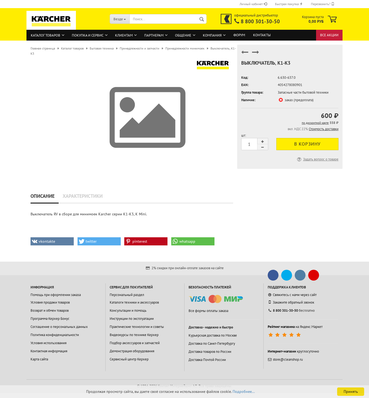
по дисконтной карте (315, 123)
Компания (212, 35)
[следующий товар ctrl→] (255, 54)
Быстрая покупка (287, 4)
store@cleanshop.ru (288, 359)
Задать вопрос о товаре (320, 159)
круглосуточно (293, 351)
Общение (183, 35)
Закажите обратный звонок (293, 302)
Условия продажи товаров (50, 302)
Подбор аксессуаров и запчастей (135, 343)
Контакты (262, 35)
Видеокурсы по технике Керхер (134, 335)
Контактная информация (49, 351)
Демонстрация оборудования (132, 351)
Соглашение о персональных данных (59, 326)
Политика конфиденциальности (55, 335)
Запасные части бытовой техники (303, 92)
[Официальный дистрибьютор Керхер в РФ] (226, 19)
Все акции (329, 35)
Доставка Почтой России (207, 359)
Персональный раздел (127, 294)
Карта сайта (39, 359)
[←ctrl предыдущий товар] (244, 54)
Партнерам (153, 35)
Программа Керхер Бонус (50, 318)
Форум (239, 35)
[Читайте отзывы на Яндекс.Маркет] (285, 334)
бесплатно (294, 310)
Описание (43, 196)
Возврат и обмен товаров (50, 310)
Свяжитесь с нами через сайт (295, 294)
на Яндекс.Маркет (295, 326)
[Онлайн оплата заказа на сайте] (216, 299)
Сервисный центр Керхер (129, 359)
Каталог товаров (45, 35)
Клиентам (124, 35)
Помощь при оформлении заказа (56, 294)
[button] (52, 241)
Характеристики (83, 196)
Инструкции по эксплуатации (132, 318)
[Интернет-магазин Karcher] (51, 27)
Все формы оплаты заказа (208, 310)
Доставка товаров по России (210, 351)
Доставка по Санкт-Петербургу (212, 343)
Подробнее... (244, 391)
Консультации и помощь (128, 310)
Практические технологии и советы (137, 326)
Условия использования (48, 343)
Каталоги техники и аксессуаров (134, 302)
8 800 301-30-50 (260, 21)
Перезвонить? (321, 4)
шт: (243, 135)
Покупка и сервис (87, 35)
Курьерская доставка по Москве (213, 335)
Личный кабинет (252, 4)
